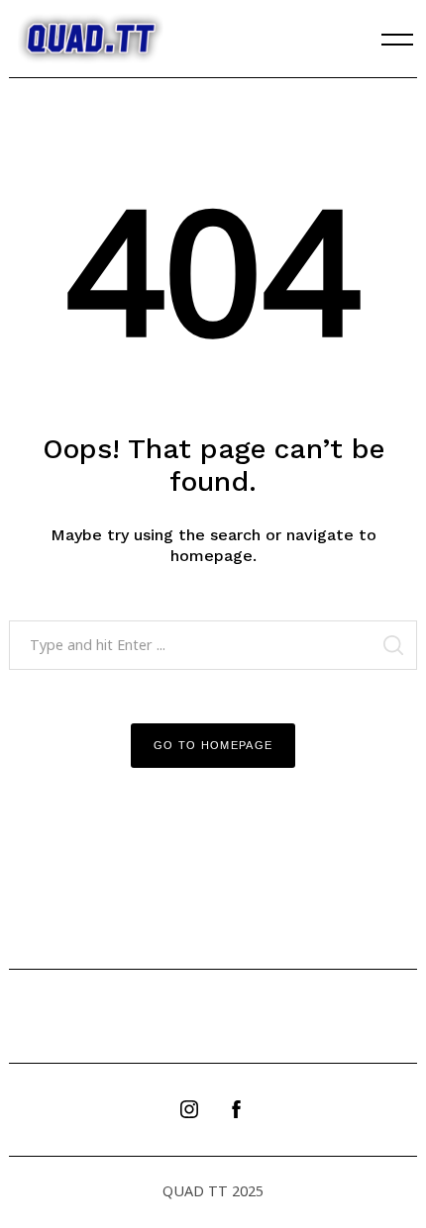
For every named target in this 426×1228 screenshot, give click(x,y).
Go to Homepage (213, 745)
